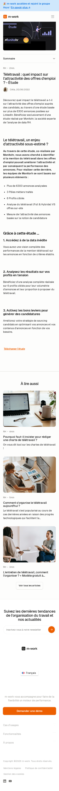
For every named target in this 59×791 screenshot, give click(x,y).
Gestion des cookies (13, 774)
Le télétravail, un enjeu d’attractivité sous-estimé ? (29, 64)
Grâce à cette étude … (14, 71)
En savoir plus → (20, 7)
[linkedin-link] (4, 781)
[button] (53, 16)
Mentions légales (12, 768)
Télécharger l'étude (14, 349)
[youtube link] (10, 781)
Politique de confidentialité (39, 768)
